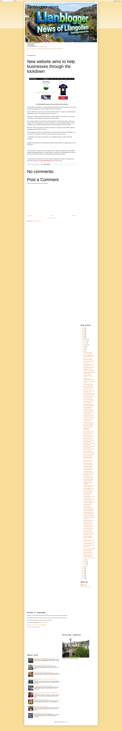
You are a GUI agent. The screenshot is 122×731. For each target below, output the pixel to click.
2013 (83, 576)
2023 (83, 333)
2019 (83, 566)
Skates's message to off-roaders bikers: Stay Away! (88, 452)
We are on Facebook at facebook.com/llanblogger (36, 624)
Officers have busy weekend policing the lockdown (88, 425)
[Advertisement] (86, 76)
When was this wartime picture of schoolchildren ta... (89, 543)
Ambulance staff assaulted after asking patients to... (89, 373)
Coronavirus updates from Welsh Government (88, 408)
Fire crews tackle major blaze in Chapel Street (43, 685)
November (85, 341)
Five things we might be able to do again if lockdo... (89, 500)
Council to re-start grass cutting (89, 548)
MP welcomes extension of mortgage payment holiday (88, 405)
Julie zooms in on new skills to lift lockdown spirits (88, 392)
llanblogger (84, 584)
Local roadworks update (87, 389)
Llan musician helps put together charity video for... (88, 464)
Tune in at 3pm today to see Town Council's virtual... (88, 491)
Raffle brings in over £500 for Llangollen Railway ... (88, 441)
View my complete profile (85, 586)
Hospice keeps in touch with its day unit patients (89, 444)
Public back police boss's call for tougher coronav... (88, 433)
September (85, 344)
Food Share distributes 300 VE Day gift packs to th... (89, 489)
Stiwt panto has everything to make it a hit (42, 699)
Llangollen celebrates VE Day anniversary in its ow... (88, 486)
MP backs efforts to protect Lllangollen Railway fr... (88, 480)
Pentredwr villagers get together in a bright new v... (88, 360)
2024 (83, 331)
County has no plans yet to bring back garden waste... (88, 513)
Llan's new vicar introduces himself (40, 706)
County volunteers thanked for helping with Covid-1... (88, 368)
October (84, 342)
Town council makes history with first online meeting (88, 385)
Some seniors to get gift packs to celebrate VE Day (88, 526)
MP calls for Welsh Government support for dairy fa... (89, 497)
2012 (83, 578)
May (84, 351)
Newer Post (29, 215)
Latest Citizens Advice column (88, 417)
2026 (83, 328)
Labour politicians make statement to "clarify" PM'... (88, 472)
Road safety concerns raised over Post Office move (43, 665)
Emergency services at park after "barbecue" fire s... (88, 439)
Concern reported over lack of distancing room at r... (88, 365)
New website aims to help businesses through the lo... (88, 387)
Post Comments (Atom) (36, 221)
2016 (83, 571)
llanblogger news (43, 6)
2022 (83, 334)
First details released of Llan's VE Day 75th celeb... (88, 556)
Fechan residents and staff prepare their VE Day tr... (88, 510)
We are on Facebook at (31, 48)
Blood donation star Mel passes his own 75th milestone (87, 483)
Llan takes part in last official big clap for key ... (88, 362)
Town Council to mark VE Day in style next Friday (88, 550)
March (84, 561)
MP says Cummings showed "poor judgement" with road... (88, 356)
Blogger (66, 721)
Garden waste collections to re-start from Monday (89, 469)
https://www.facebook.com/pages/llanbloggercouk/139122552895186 (49, 48)
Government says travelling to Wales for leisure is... (88, 449)
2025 (83, 329)
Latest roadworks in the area (88, 431)
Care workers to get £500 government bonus (88, 553)
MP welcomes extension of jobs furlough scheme (88, 466)
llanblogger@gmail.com (42, 46)
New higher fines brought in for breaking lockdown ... (89, 413)
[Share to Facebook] (48, 164)
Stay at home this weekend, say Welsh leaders (88, 524)
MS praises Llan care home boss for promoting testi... (88, 436)
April (84, 559)
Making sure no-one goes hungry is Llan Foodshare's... (88, 428)
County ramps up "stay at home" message (87, 505)
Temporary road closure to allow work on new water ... (88, 400)
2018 (83, 568)
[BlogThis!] (45, 164)
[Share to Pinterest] (49, 164)
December (85, 339)
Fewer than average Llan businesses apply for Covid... (87, 537)
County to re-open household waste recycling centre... (88, 455)
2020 (83, 338)
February (85, 563)
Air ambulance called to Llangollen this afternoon (88, 532)
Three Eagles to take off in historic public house (43, 672)
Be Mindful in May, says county (89, 557)
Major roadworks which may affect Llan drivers (88, 461)
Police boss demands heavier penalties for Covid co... (88, 416)
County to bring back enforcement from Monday (88, 379)
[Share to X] (46, 164)
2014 (83, 575)
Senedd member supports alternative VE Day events (88, 516)
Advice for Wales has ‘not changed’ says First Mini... (88, 477)
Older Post (74, 215)
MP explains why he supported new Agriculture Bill (89, 447)
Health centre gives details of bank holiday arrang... (88, 521)
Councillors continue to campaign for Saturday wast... (88, 376)
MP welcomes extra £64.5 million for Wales (88, 420)
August (84, 346)
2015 (83, 573)
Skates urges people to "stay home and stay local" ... (88, 402)
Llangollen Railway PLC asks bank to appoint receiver (44, 658)
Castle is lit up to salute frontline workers (87, 494)
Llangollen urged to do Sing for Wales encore (89, 546)
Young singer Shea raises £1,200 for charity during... (88, 423)
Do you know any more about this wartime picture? (88, 534)
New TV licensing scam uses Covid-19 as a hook (88, 397)
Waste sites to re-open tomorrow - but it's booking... (89, 370)
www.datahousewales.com (47, 160)
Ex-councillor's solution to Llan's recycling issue (88, 353)
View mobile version (52, 217)
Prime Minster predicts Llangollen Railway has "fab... (88, 457)
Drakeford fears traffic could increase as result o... (88, 474)
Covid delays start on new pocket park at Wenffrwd (88, 410)
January (84, 564)
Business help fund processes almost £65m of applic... (88, 502)
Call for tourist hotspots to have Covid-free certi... (89, 541)
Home (52, 215)
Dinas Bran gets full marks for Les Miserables (42, 713)
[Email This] (44, 164)
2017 (83, 570)
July (84, 347)
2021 (83, 336)
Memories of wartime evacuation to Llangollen (88, 508)
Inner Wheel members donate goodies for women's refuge (89, 394)
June (84, 349)
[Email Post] (41, 164)
